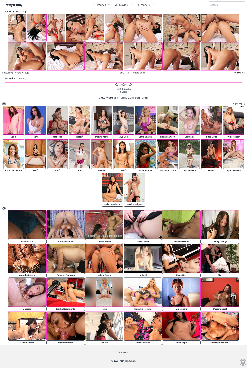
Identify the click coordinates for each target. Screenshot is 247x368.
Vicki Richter (233, 136)
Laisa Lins (189, 136)
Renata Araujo (21, 72)
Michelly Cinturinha (220, 342)
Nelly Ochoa (143, 241)
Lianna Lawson (167, 136)
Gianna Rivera (145, 136)
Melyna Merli (101, 136)
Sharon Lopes (145, 170)
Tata (57, 170)
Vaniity (104, 342)
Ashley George (220, 241)
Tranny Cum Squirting (14, 11)
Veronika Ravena (27, 275)
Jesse (104, 309)
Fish (220, 275)
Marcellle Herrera (142, 309)
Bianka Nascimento (65, 309)
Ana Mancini (190, 170)
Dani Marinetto (65, 342)
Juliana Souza (104, 275)
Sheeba (211, 170)
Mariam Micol (220, 309)
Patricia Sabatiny (13, 170)
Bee (35, 170)
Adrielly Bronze (65, 241)
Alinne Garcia (104, 241)
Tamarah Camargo (66, 275)
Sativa (79, 170)
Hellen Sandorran (112, 204)
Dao (123, 170)
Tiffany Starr (27, 241)
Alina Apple (181, 342)
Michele (101, 170)
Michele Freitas (181, 241)
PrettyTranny (13, 5)
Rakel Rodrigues (135, 204)
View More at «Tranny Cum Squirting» (123, 98)
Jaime (35, 136)
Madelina (57, 136)
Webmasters (123, 352)
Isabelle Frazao (27, 342)
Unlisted (143, 275)
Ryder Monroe (234, 170)
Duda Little (211, 136)
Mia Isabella (181, 309)
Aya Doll (123, 136)
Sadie (13, 136)
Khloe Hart (181, 275)
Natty (79, 136)
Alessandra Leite (167, 170)
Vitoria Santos (143, 342)
